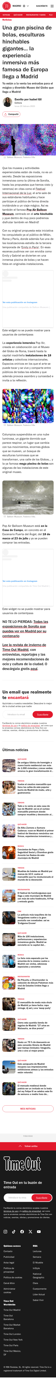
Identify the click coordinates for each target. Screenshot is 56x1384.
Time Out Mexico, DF (12, 1353)
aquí (33, 669)
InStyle (36, 1268)
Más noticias (28, 1109)
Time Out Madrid (12, 1310)
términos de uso (9, 726)
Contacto (8, 1251)
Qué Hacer (18, 15)
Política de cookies (13, 1278)
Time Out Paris (11, 1346)
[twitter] (30, 1231)
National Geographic (38, 1276)
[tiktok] (14, 1231)
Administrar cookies (9, 1291)
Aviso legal (9, 1263)
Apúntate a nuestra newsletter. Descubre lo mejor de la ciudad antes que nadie (27, 705)
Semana (37, 1257)
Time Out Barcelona (9, 1318)
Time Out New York (13, 1340)
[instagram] (5, 1231)
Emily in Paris (30, 247)
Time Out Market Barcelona (12, 1327)
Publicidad (9, 1257)
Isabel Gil (35, 99)
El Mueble (38, 1263)
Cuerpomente (39, 1289)
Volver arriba (31, 1146)
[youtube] (39, 1231)
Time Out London (12, 1334)
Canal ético (9, 1283)
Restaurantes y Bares (36, 15)
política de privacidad (30, 726)
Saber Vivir (38, 1300)
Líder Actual (39, 1295)
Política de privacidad (9, 1270)
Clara (35, 1283)
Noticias (6, 15)
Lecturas (37, 1251)
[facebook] (22, 1231)
